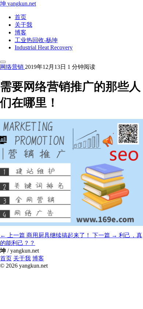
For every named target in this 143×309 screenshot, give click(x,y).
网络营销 (12, 67)
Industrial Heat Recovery (44, 47)
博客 (20, 32)
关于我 (23, 25)
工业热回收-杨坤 (36, 40)
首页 (20, 17)
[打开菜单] (3, 62)
